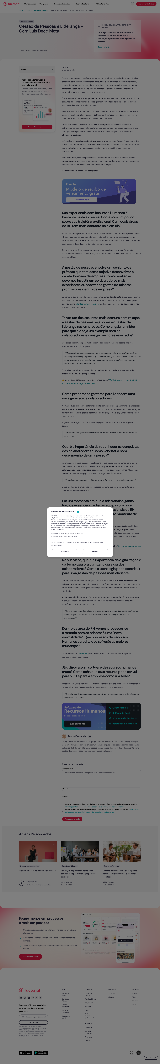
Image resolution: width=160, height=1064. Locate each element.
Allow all (95, 551)
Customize (64, 551)
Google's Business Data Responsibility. (64, 537)
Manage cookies (56, 545)
